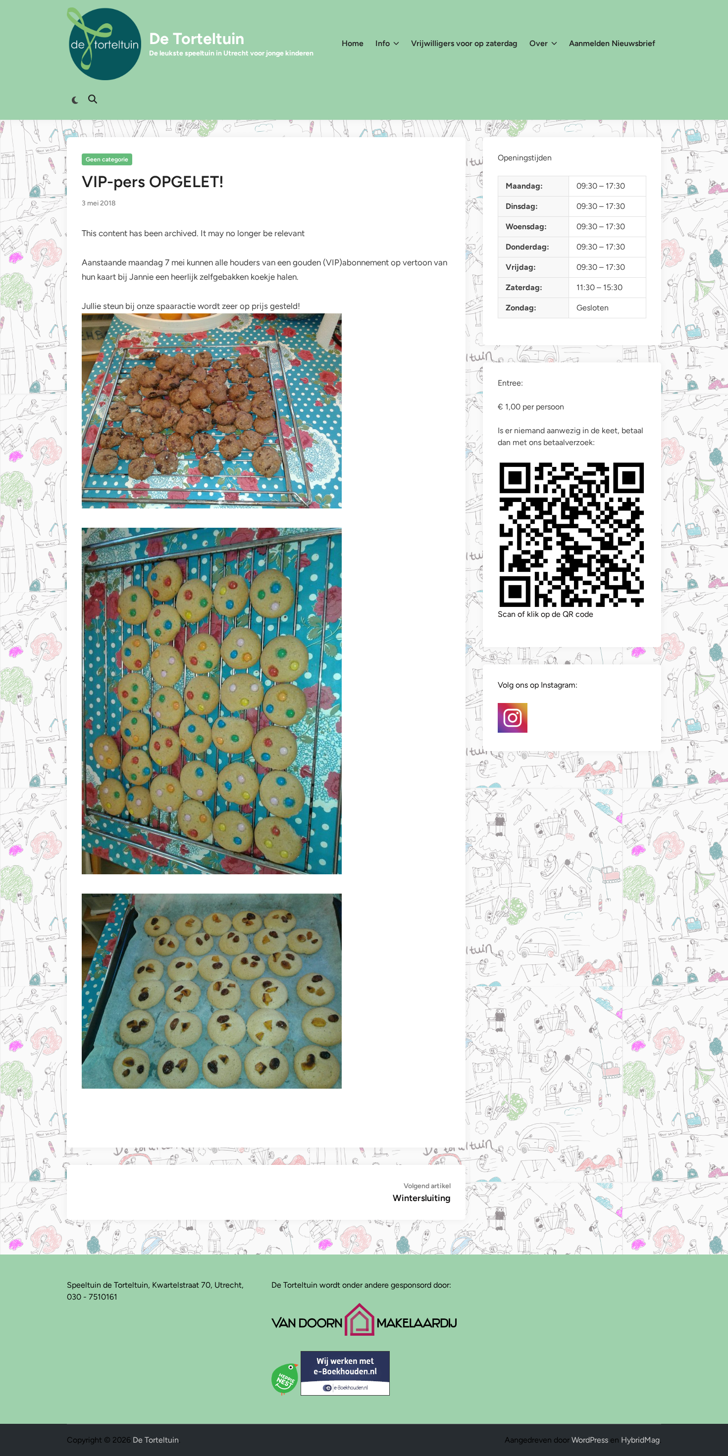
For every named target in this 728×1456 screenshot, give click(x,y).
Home (353, 43)
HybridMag (640, 1440)
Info (382, 43)
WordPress (590, 1440)
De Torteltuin (196, 38)
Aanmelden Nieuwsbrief (612, 43)
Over (538, 43)
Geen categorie (107, 159)
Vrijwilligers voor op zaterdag (464, 43)
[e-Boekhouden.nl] (345, 1393)
